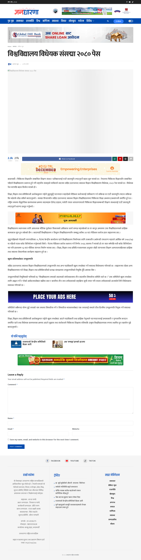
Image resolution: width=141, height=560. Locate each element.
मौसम (112, 523)
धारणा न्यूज (15, 64)
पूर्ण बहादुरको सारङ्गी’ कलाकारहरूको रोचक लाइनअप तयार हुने (71, 506)
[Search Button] (108, 21)
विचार (63, 21)
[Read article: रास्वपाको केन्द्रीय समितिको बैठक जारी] (16, 344)
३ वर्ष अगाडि (25, 64)
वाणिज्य (46, 21)
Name (11, 418)
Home (9, 46)
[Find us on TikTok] (132, 2)
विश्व (38, 21)
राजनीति (30, 21)
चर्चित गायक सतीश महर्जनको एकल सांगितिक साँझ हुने (68, 492)
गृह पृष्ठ (11, 21)
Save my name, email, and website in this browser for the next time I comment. (44, 439)
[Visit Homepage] (27, 11)
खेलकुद (72, 21)
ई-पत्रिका (118, 21)
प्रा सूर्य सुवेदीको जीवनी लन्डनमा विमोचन (71, 483)
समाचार (20, 21)
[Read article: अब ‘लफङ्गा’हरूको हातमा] (58, 344)
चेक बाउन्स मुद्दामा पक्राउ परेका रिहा (68, 497)
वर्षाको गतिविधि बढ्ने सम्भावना (67, 486)
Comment (13, 384)
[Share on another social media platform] (130, 159)
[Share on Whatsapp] (114, 159)
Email (11, 429)
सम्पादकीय (112, 519)
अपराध (112, 502)
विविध (89, 21)
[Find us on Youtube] (129, 2)
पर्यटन (81, 21)
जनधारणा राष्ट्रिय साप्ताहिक (72, 555)
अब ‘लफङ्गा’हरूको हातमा (74, 342)
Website (75, 429)
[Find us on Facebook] (126, 2)
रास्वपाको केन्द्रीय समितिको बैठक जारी (34, 343)
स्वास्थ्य (55, 21)
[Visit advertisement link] (91, 11)
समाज (112, 506)
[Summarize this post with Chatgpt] (125, 159)
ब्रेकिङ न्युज (21, 46)
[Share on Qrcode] (120, 159)
